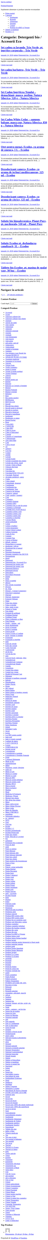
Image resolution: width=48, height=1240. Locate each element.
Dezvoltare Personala (12, 575)
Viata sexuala (10, 1210)
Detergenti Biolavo (12, 568)
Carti (7, 443)
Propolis (8, 963)
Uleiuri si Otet (10, 1196)
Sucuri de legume (11, 1103)
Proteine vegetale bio (12, 971)
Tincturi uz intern (11, 1149)
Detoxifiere (9, 573)
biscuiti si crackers (11, 410)
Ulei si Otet (9, 1180)
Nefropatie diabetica (12, 816)
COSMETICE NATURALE (15, 510)
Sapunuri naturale (11, 1017)
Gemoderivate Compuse (13, 662)
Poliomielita (9, 906)
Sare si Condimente (12, 1023)
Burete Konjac (10, 420)
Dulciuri (8, 595)
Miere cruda (9, 808)
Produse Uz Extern (12, 956)
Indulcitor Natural (11, 696)
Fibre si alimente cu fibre (14, 619)
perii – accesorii (10, 893)
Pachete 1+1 (9, 32)
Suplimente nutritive (12, 1123)
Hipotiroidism (10, 682)
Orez (7, 822)
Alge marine (9, 325)
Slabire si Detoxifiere (12, 1060)
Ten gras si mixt (11, 1137)
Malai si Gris (9, 772)
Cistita (7, 479)
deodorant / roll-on (11, 546)
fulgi (7, 642)
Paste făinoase (10, 851)
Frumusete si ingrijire (12, 640)
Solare (7, 1068)
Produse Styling (11, 952)
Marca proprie (10, 786)
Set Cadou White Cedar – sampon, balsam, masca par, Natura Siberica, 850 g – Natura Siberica (24, 122)
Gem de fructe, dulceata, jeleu (15, 658)
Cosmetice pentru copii (13, 512)
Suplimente (14, 17)
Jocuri (7, 731)
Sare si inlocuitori (11, 1025)
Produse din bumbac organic (15, 928)
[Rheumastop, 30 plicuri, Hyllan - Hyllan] (7, 1232)
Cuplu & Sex (10, 534)
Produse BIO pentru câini (14, 916)
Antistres (8, 351)
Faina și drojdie (10, 605)
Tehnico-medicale (11, 1133)
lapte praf (8, 737)
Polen (7, 902)
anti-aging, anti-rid (11, 343)
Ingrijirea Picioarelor (12, 721)
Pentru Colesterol (11, 875)
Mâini (7, 765)
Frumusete (9, 638)
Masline (8, 790)
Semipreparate (10, 1034)
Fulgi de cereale (11, 644)
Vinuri (7, 1212)
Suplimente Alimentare (13, 1119)
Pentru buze (9, 873)
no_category (9, 818)
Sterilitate (8, 1084)
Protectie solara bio (12, 969)
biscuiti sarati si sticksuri (13, 408)
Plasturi (8, 900)
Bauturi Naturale (11, 390)
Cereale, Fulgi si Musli (13, 465)
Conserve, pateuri (11, 493)
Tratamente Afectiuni (12, 1164)
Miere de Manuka (11, 810)
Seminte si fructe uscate (13, 1032)
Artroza (8, 375)
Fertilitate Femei (11, 617)
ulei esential (9, 1176)
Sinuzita (8, 1040)
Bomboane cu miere (12, 418)
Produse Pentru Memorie (14, 950)
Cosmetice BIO (10, 503)
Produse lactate (10, 940)
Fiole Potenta (10, 621)
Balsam (8, 378)
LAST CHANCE (11, 743)
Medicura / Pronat (11, 796)
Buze (7, 422)
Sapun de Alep (10, 1013)
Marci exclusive (11, 788)
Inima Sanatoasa (11, 725)
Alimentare (14, 21)
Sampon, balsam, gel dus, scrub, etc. (18, 1003)
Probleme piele (10, 912)
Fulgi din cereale (11, 646)
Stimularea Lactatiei (12, 1088)
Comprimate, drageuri (13, 483)
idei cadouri (9, 688)
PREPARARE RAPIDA (14, 910)
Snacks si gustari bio (12, 1064)
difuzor (7, 583)
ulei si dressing (10, 1178)
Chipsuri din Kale (11, 467)
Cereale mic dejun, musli (14, 463)
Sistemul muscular (11, 1054)
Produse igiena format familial (15, 938)
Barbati (7, 382)
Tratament (8, 1160)
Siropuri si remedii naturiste (15, 1048)
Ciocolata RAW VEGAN (14, 473)
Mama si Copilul (11, 774)
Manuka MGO (10, 784)
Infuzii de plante (11, 700)
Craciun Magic (10, 520)
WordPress (14, 1238)
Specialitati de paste (12, 1076)
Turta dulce (9, 1170)
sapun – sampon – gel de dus (15, 1009)
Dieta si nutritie (10, 581)
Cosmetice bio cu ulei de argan (16, 505)
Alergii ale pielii (11, 323)
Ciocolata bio (10, 471)
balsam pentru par (11, 380)
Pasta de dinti (10, 845)
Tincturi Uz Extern (12, 1147)
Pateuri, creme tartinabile (14, 867)
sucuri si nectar (10, 1109)
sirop (7, 1042)
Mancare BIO (10, 778)
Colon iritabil (10, 481)
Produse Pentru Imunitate (14, 948)
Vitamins (8, 1216)
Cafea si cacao (10, 430)
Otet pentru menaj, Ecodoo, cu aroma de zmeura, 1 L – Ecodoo (22, 148)
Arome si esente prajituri (14, 371)
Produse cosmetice (11, 924)
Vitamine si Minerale (12, 1214)
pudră (7, 973)
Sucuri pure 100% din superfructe (17, 1107)
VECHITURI (10, 1206)
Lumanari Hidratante (12, 759)
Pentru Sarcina (10, 891)
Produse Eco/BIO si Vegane (20, 28)
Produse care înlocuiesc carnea (16, 922)
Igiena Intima (10, 690)
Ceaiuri (12, 26)
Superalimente (10, 1113)
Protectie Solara (10, 967)
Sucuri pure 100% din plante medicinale (19, 1105)
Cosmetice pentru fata (13, 516)
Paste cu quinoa (10, 849)
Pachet (7, 826)
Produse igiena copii (12, 936)
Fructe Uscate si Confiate (14, 633)
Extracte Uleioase (11, 599)
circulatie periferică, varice (14, 477)
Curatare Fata (10, 538)
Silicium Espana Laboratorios (15, 1038)
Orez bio (8, 824)
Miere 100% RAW (12, 804)
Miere (7, 802)
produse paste (10, 946)
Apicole (8, 363)
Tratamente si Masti (12, 1168)
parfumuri (8, 841)
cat (6, 447)
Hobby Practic (10, 684)
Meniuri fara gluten (12, 798)
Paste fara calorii (11, 857)
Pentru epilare (10, 883)
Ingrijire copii (10, 705)
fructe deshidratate (11, 625)
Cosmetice (9, 499)
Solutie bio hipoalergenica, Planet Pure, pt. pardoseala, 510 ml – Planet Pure (23, 222)
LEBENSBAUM (11, 747)
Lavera (7, 745)
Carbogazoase (10, 438)
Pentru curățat (10, 881)
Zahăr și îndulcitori (12, 1220)
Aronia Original (11, 373)
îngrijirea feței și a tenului (14, 717)
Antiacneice (9, 345)
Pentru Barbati (10, 869)
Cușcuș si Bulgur (11, 540)
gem (6, 656)
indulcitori (9, 698)
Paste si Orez (10, 863)
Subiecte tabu (10, 1095)
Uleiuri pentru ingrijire (13, 1194)
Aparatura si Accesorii (13, 361)
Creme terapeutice (11, 528)
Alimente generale (11, 331)
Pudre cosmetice (11, 975)
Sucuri (7, 1097)
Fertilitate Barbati (11, 615)
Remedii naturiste (11, 991)
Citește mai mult (6, 65)
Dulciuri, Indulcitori (12, 597)
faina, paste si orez (11, 607)
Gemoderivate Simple (13, 664)
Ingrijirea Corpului (11, 715)
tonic (7, 1151)
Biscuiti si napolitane (12, 414)
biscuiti (7, 404)
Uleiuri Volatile (10, 1202)
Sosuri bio (9, 1072)
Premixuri (8, 908)
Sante (7, 1007)
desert (7, 558)
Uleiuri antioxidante (12, 1184)
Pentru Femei (10, 885)
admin (16, 55)
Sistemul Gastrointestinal (14, 1052)
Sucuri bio (9, 1099)
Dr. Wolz (8, 589)
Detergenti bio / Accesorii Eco (29, 55)
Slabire (7, 1058)
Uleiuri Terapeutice (12, 1200)
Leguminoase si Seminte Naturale (17, 755)
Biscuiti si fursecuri (12, 412)
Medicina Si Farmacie (13, 794)
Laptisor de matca (11, 741)
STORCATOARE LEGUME (16, 1093)
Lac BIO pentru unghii (13, 735)
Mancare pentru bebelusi (14, 780)
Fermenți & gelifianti (12, 613)
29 (8, 295)
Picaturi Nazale (10, 895)
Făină (7, 601)
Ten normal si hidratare (13, 1139)
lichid (7, 757)
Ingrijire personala (11, 713)
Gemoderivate (10, 660)
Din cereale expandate (13, 585)
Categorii (8, 15)
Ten (6, 1135)
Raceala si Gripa (11, 985)
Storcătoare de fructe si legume (16, 1090)
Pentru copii (9, 877)
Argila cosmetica (11, 367)
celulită (7, 455)
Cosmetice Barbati (11, 501)
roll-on (7, 995)
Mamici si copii (10, 776)
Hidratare (8, 676)
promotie (8, 958)
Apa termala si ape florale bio (15, 353)
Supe (7, 1111)
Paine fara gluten (11, 835)
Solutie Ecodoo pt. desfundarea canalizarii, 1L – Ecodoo (18, 245)
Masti (7, 792)
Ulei (6, 1172)
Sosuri (7, 1070)
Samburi (8, 997)
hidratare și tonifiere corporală (15, 678)
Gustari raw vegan (11, 672)
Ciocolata (8, 469)
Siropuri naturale (11, 1046)
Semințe (8, 1030)
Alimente (8, 329)
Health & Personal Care (13, 674)
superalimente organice (13, 1115)
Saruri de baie (10, 1028)
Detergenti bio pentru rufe (14, 564)
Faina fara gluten (11, 603)
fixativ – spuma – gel (12, 623)
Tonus (7, 1155)
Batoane (8, 384)
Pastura (7, 865)
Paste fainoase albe (12, 853)
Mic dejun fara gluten (12, 800)
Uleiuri (7, 1182)
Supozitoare (9, 1127)
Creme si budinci (11, 526)
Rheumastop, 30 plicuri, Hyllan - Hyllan (19, 1234)
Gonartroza (9, 668)
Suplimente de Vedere (13, 1121)
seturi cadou (9, 1036)
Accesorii (8, 312)
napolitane (9, 814)
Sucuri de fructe (11, 1101)
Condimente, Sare (11, 489)
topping (8, 1158)
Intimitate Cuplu (11, 729)
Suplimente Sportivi (12, 1125)
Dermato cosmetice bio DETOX (16, 554)
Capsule (8, 434)
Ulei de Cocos (10, 1174)
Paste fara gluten (11, 859)
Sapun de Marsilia (11, 1015)
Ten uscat (8, 1143)
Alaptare (8, 321)
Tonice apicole (10, 1153)
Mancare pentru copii (12, 782)
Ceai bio (8, 451)
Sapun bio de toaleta (12, 1011)
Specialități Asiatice (12, 1074)
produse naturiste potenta (14, 944)
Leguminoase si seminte (13, 753)
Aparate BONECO (12, 355)
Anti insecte (9, 339)
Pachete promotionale (13, 830)
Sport (7, 1080)
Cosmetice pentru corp (13, 514)
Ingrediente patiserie (12, 703)
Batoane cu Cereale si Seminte (16, 386)
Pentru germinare (11, 887)
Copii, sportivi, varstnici (13, 495)
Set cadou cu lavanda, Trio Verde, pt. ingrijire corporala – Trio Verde (22, 49)
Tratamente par (10, 1166)
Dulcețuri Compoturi (12, 593)
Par (6, 839)
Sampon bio (9, 1001)
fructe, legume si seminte (14, 635)
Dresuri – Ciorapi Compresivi (15, 591)
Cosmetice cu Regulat (13, 508)
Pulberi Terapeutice (12, 981)
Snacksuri (8, 1066)
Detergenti (9, 560)
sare (6, 1019)
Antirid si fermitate (12, 349)
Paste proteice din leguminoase (16, 861)
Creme (7, 524)
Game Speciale (10, 648)
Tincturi (8, 1145)
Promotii (8, 960)
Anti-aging (9, 341)
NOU (7, 820)
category (8, 449)
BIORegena (9, 400)
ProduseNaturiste (7, 6)
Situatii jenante (10, 1056)
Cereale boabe (10, 459)
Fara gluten (9, 611)
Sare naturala (10, 1021)
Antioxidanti (9, 347)
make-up (8, 770)
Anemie (8, 333)
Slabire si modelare (12, 30)
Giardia (8, 666)
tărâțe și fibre (9, 1131)
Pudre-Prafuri (10, 977)
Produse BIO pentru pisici (14, 918)
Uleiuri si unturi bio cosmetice (15, 1198)
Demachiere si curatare (13, 544)
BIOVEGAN (10, 402)
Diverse (8, 587)
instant (7, 727)
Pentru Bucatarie (11, 871)
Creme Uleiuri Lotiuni (13, 530)
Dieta (7, 579)
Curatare (8, 536)
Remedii (13, 19)
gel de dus (9, 652)
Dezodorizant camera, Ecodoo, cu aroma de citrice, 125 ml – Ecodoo (20, 198)
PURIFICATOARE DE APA (15, 983)
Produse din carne (11, 930)
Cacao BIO (9, 424)
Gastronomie (9, 650)
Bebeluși (8, 394)
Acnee (7, 315)
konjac (7, 733)
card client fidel (10, 440)
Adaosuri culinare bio (13, 317)
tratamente (9, 1162)
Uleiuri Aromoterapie (12, 1186)
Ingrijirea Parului (11, 719)
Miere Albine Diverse (13, 806)
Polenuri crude (10, 904)
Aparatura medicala (12, 359)
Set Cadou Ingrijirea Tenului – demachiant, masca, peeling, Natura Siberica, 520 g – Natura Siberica (21, 95)
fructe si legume (11, 627)
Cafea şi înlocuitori (12, 432)
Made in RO (9, 761)
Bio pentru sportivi (12, 398)
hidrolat (8, 680)
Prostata (8, 965)
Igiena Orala (9, 694)
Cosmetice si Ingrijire (12, 518)
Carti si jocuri (10, 445)
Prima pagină (10, 13)
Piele (7, 898)
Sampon (8, 999)
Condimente (9, 485)
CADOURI (9, 426)
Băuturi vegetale (11, 392)
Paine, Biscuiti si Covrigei (14, 837)
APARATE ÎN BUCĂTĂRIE (16, 357)
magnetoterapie (10, 763)
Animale (8, 335)
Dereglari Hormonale (12, 552)
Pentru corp (9, 879)
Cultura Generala (11, 532)
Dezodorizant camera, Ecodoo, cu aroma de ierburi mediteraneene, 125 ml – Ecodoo (22, 172)
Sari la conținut (6, 2)
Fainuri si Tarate (11, 609)
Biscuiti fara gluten (12, 406)
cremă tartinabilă (11, 522)
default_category (11, 542)
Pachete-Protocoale (12, 833)
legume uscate (10, 749)
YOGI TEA (9, 1218)
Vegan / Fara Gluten (12, 1208)
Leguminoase (10, 751)
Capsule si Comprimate (13, 436)
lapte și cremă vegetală (13, 739)
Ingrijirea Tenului (11, 723)
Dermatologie (10, 556)
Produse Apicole (11, 914)
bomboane (9, 416)
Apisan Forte (10, 365)
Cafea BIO (9, 428)
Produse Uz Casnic (12, 954)
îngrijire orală (10, 711)
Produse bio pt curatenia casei (15, 920)
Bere (7, 396)
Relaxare (8, 987)
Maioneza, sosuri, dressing (14, 768)
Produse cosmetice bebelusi (15, 926)
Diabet (7, 577)
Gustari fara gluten (11, 670)
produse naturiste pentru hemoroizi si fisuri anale (22, 942)
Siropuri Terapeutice (12, 1050)
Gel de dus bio (10, 654)
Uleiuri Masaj (10, 1192)
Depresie (8, 550)
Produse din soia (11, 932)
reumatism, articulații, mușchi (15, 993)
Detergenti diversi (11, 570)
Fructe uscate (10, 631)
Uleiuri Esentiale (11, 1190)
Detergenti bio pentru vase (14, 566)
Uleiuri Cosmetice (11, 1188)
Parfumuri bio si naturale (14, 843)
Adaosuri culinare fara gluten (15, 319)
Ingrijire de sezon (11, 707)
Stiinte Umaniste (11, 1086)
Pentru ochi (9, 889)
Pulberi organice (11, 979)
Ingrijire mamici (11, 709)
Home (7, 686)
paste (7, 847)
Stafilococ (8, 1082)
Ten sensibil (9, 1141)
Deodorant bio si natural (13, 548)
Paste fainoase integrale (13, 855)
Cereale (8, 457)
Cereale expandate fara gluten (15, 461)
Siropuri (8, 1044)
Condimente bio (11, 487)
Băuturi (8, 388)
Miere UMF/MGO (12, 812)
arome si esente (10, 369)
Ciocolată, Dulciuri (12, 475)
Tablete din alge (11, 1129)
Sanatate (13, 23)
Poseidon (23, 1238)
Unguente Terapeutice (13, 1204)
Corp (7, 497)
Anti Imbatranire (11, 337)
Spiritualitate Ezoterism (13, 1078)
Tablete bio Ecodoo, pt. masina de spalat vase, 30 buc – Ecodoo (24, 269)
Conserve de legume (12, 491)
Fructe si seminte (11, 629)
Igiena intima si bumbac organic (16, 692)
